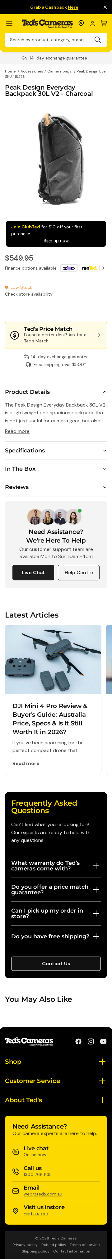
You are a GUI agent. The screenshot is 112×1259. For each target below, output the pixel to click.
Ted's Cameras (63, 1238)
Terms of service (85, 1244)
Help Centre (79, 572)
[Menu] (12, 24)
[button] (86, 309)
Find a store (36, 1213)
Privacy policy (25, 1244)
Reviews (17, 487)
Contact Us (56, 963)
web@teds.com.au (43, 1194)
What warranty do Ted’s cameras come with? (45, 866)
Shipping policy (35, 1251)
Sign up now (56, 240)
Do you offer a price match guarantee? (49, 889)
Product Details (27, 392)
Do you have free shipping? (50, 936)
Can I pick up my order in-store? (48, 913)
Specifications (25, 450)
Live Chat (33, 572)
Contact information (71, 1251)
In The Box (20, 468)
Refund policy (53, 1244)
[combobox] (56, 40)
